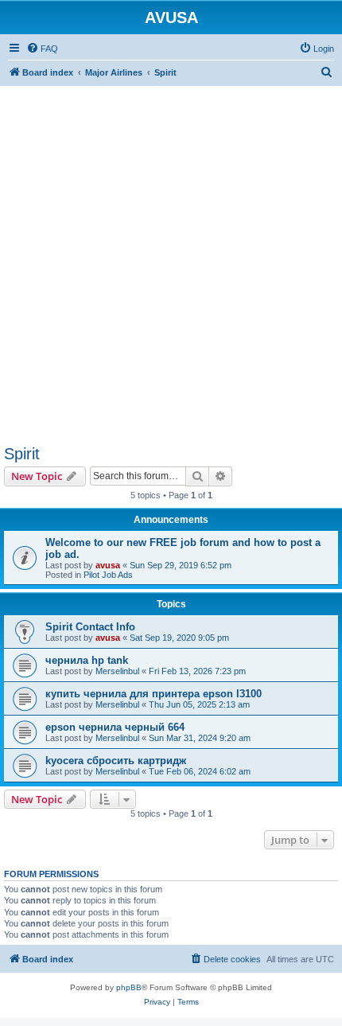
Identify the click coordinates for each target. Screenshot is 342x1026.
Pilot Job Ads (108, 574)
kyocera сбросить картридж (115, 761)
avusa (107, 565)
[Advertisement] (171, 257)
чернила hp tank (86, 660)
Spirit (22, 453)
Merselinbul (117, 671)
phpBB (129, 987)
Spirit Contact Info (90, 627)
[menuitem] (42, 48)
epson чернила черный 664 (115, 727)
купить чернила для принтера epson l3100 (153, 694)
